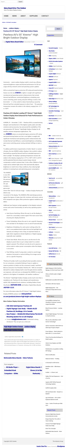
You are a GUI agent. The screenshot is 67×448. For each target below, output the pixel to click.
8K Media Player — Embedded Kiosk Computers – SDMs (11, 370)
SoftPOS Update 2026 (51, 388)
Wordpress (61, 446)
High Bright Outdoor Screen (13, 327)
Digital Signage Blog (55, 264)
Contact (45, 16)
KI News (51, 296)
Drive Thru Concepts (51, 428)
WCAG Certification (50, 354)
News (14, 16)
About (23, 16)
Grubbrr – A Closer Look (52, 372)
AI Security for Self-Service (52, 362)
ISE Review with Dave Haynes (53, 283)
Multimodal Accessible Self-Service (54, 279)
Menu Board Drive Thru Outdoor (15, 8)
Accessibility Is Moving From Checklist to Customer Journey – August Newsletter (54, 302)
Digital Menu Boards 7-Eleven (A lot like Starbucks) (34, 370)
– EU (55, 251)
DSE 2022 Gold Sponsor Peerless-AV (19, 306)
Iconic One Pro (42, 446)
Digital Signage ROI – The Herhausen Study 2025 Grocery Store (53, 289)
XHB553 (18, 93)
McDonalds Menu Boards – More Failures (18, 358)
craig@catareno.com (19, 319)
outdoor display (30, 327)
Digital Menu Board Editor (15, 42)
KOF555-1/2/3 (9, 287)
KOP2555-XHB (16, 285)
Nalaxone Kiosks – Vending (52, 358)
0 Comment (38, 44)
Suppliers (34, 16)
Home (6, 16)
